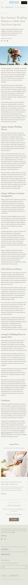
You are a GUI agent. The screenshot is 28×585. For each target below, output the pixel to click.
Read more (3, 493)
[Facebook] (2, 41)
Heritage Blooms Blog (9, 7)
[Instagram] (6, 539)
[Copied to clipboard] (8, 41)
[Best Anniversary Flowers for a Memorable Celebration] (14, 464)
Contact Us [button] (4, 535)
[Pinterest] (5, 41)
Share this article (6, 38)
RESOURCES (5, 554)
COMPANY (5, 549)
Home (2, 7)
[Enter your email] (25, 567)
